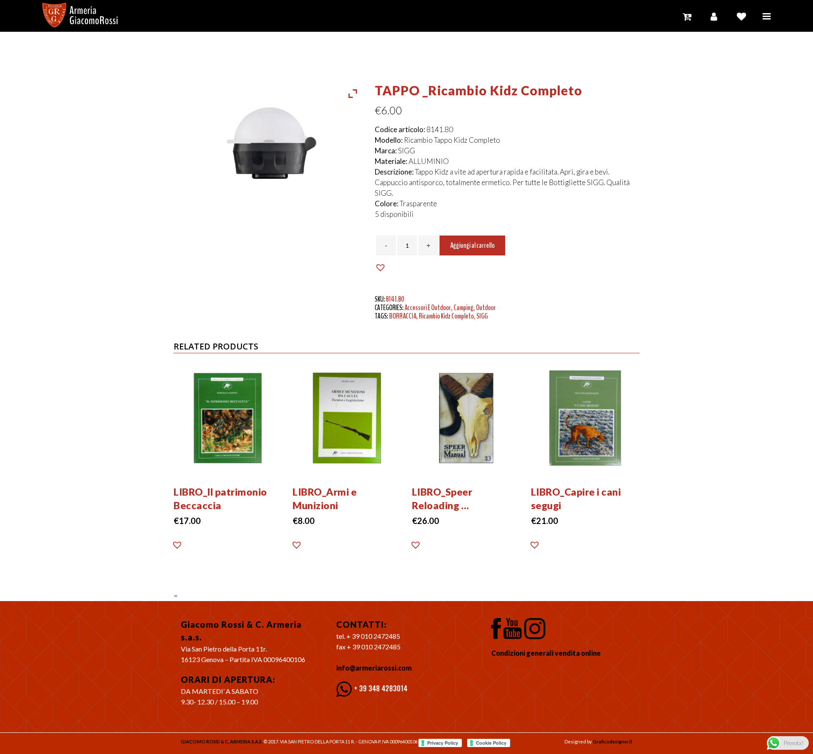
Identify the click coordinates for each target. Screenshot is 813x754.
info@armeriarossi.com (374, 668)
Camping (463, 307)
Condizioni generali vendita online (546, 653)
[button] (381, 267)
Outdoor (486, 307)
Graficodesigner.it (612, 741)
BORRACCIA (402, 316)
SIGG (482, 316)
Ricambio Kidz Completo (446, 316)
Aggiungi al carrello (472, 245)
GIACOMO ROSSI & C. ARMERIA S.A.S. (222, 741)
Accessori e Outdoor (427, 307)
